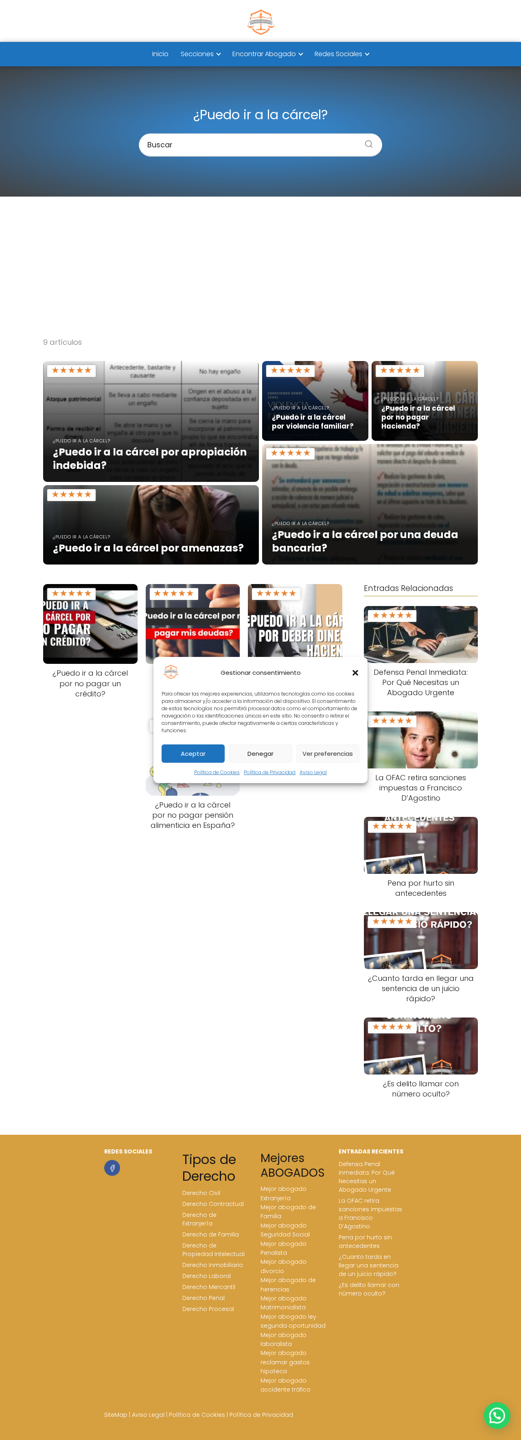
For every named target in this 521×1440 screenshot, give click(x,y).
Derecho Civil (201, 1193)
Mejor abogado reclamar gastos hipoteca (285, 1362)
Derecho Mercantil (208, 1287)
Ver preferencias (327, 753)
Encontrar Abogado (264, 54)
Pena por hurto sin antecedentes (365, 1241)
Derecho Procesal (208, 1309)
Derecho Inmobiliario (212, 1265)
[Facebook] (112, 1168)
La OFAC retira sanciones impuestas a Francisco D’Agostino (370, 1213)
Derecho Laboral (206, 1276)
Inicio (160, 54)
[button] (355, 673)
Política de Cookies (217, 772)
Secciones (197, 54)
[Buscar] (366, 141)
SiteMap (115, 1415)
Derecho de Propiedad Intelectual (213, 1249)
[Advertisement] (260, 267)
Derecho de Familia (210, 1234)
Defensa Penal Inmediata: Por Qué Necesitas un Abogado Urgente (367, 1177)
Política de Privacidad (270, 772)
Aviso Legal (313, 772)
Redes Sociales (338, 54)
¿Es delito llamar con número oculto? (369, 1289)
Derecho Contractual (213, 1204)
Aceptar (193, 753)
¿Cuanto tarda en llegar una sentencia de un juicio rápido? (368, 1265)
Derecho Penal (203, 1298)
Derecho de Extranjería (199, 1219)
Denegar (260, 753)
